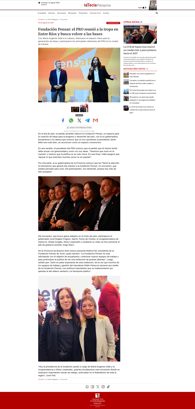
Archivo (106, 13)
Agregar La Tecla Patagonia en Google (80, 127)
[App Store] (143, 8)
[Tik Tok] (108, 386)
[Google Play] (146, 8)
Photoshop (83, 13)
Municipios (72, 13)
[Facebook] (92, 386)
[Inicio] (39, 3)
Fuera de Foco (95, 13)
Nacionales (61, 13)
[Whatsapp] (87, 386)
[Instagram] (103, 386)
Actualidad (42, 13)
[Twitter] (97, 386)
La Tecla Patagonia (52, 19)
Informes (51, 13)
